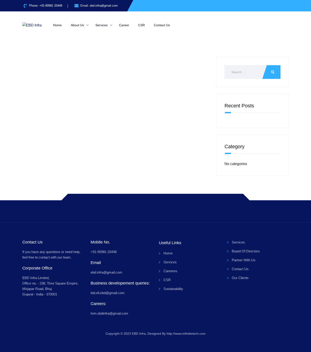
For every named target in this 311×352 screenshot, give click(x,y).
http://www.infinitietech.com (186, 333)
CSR (141, 25)
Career (124, 25)
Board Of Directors (246, 251)
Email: (99, 5)
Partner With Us (243, 260)
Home (57, 25)
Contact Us (162, 25)
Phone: (45, 5)
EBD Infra (139, 333)
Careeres (170, 271)
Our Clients (240, 278)
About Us (77, 25)
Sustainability (173, 289)
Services (101, 25)
